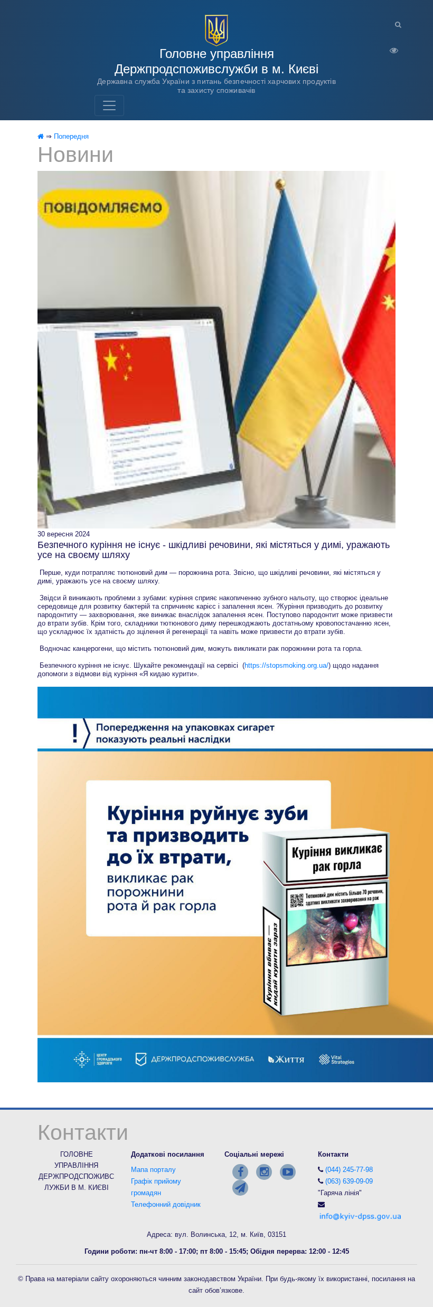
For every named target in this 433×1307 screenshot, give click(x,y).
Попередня (71, 136)
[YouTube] (288, 1172)
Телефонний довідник (166, 1204)
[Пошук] (393, 25)
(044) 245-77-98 (349, 1170)
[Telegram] (240, 1188)
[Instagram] (264, 1172)
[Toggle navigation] (109, 105)
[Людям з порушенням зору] (389, 47)
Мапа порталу (153, 1170)
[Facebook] (240, 1172)
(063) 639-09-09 (349, 1181)
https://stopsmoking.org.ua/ (286, 665)
